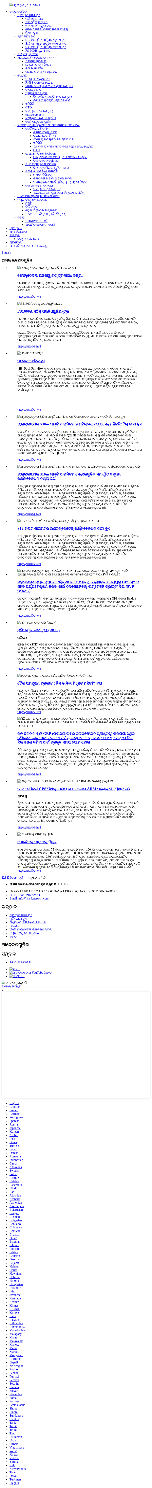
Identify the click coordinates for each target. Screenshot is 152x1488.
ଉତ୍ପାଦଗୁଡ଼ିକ (18, 11)
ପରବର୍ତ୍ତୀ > (18, 877)
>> (27, 877)
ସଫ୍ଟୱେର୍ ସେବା (27, 54)
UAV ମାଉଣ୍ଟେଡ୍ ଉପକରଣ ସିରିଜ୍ (38, 196)
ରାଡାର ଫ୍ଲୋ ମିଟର (45, 132)
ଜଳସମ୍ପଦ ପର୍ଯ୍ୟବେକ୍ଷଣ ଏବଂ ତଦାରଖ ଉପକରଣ (48, 125)
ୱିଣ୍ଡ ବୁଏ (31, 33)
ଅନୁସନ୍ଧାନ (24, 297)
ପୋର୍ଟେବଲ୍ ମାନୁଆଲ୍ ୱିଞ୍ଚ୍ (36, 842)
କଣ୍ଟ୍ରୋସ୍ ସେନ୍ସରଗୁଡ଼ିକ (40, 118)
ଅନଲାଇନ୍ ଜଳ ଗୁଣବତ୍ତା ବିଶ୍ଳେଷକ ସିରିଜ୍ (58, 192)
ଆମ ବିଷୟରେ (18, 231)
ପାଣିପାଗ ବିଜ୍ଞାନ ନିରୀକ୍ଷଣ (41, 153)
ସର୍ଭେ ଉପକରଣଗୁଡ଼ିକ (38, 121)
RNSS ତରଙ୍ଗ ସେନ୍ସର (39, 82)
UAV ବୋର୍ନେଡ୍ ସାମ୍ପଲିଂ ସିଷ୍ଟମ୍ (45, 214)
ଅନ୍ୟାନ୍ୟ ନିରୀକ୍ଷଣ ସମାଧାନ (35, 57)
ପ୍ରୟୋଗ (16, 242)
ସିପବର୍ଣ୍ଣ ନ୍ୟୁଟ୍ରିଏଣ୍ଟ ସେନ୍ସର (52, 96)
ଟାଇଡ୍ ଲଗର (33, 89)
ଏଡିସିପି (29, 104)
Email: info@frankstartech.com (29, 898)
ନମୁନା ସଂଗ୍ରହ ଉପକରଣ (32, 199)
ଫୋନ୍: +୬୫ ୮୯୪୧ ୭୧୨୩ (25, 895)
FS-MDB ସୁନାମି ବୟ (37, 50)
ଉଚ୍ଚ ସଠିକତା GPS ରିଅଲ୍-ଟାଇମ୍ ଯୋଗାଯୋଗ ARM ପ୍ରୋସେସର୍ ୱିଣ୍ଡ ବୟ (73, 789)
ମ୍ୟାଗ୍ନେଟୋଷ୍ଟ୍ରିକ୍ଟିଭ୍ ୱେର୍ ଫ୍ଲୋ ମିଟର (60, 182)
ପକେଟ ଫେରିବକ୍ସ (31, 361)
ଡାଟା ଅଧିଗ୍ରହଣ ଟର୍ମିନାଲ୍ (41, 164)
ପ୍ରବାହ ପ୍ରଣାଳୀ (36, 61)
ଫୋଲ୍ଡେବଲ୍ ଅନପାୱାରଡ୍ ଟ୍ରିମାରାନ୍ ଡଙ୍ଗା (50, 275)
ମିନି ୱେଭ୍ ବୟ (34, 18)
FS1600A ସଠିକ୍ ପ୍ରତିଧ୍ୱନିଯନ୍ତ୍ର (43, 311)
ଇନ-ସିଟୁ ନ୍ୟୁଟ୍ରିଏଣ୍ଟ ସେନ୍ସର (51, 100)
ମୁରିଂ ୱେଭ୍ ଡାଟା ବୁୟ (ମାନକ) (38, 630)
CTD (28, 107)
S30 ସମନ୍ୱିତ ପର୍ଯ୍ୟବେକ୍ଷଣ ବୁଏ (45, 47)
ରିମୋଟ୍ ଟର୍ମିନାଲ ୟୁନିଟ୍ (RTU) (51, 167)
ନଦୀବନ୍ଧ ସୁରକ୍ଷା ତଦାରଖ (41, 171)
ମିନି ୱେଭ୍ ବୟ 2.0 (36, 22)
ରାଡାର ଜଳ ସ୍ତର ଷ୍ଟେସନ (41, 72)
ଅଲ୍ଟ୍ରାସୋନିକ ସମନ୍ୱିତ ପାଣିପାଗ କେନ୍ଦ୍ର (60, 157)
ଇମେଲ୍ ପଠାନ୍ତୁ (11, 986)
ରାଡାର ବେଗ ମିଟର (44, 135)
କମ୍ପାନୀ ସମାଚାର (28, 238)
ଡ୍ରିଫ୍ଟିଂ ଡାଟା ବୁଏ (28, 15)
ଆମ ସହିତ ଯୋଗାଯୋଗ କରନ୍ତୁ (28, 246)
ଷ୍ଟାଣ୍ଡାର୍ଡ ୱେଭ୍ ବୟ (38, 25)
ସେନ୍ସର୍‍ (22, 75)
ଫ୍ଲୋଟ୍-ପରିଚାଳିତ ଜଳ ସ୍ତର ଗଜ (53, 139)
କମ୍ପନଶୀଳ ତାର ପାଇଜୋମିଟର (52, 178)
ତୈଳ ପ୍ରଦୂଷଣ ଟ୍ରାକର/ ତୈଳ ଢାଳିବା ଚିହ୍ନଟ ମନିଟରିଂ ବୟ (59, 683)
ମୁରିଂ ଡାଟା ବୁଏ (26, 36)
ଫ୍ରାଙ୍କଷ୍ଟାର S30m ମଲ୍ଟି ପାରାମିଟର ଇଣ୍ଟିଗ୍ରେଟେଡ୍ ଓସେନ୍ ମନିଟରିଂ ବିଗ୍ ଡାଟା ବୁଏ (79, 424)
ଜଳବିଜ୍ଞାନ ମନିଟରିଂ (36, 128)
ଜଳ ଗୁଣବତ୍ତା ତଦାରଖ (39, 185)
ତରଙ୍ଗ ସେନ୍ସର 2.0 (37, 79)
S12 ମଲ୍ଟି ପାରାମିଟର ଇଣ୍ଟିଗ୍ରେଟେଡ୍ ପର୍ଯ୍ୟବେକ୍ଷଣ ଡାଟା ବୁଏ (63, 528)
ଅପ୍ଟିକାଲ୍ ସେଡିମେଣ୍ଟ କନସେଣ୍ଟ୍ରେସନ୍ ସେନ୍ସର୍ (63, 146)
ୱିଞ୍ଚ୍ (28, 203)
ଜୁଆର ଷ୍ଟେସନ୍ (34, 68)
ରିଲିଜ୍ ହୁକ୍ (31, 206)
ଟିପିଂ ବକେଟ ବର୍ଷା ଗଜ (46, 160)
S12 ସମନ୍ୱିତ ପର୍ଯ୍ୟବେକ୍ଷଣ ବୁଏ (45, 40)
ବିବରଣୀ (36, 297)
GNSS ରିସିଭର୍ (42, 175)
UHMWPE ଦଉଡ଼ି (36, 221)
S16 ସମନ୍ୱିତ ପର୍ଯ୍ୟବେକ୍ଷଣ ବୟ (45, 43)
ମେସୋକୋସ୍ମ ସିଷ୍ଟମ (38, 64)
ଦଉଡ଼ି (21, 217)
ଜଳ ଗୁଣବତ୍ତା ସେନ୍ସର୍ (39, 111)
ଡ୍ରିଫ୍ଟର (16, 228)
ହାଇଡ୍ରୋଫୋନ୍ (34, 114)
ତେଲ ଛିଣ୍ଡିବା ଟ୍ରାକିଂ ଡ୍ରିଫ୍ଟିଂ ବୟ (46, 29)
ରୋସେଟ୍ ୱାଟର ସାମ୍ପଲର (41, 210)
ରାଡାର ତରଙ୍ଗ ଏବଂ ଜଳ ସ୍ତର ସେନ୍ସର (49, 86)
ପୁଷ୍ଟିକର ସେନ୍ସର (36, 93)
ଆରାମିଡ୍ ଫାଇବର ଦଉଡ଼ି (40, 224)
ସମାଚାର (15, 235)
